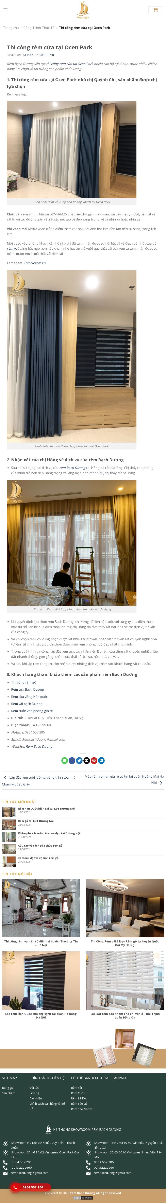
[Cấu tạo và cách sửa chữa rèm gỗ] (10, 849)
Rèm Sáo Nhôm (81, 1109)
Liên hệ (34, 1093)
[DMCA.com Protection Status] (83, 1198)
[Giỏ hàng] (156, 10)
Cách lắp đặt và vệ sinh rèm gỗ (38, 858)
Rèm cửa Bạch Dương (27, 689)
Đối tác (34, 1088)
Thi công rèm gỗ (23, 682)
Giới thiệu (36, 1098)
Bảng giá (8, 1088)
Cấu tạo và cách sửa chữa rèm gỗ (40, 845)
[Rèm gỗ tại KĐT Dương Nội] (10, 824)
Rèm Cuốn (78, 1093)
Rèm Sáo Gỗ (79, 1103)
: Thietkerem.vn (34, 263)
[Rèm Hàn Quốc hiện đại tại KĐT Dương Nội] (10, 812)
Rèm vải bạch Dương (27, 704)
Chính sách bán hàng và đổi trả (47, 1106)
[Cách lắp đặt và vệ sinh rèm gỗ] (10, 861)
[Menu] (5, 10)
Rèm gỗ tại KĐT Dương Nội (36, 821)
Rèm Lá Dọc (79, 1098)
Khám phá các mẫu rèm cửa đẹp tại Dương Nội (49, 833)
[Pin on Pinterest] (94, 760)
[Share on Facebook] (72, 760)
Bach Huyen (46, 54)
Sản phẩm (8, 1093)
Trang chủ (11, 27)
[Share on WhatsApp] (64, 760)
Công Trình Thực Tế (38, 27)
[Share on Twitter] (79, 760)
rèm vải (12, 248)
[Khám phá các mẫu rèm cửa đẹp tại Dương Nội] (10, 837)
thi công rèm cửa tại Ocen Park (69, 63)
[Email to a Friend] (86, 760)
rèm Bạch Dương (72, 467)
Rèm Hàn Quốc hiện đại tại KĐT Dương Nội (46, 808)
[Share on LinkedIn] (101, 760)
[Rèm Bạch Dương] (83, 10)
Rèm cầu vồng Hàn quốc (29, 696)
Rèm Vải (76, 1088)
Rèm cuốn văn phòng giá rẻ (32, 711)
